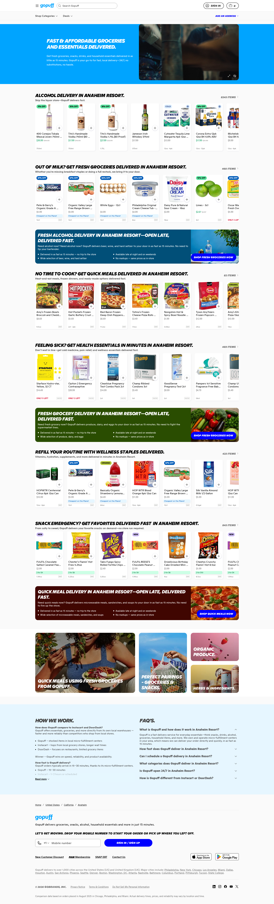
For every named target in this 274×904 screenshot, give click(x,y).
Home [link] (38, 805)
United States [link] (53, 805)
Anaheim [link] (82, 805)
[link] (47, 5)
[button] (232, 6)
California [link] (69, 805)
